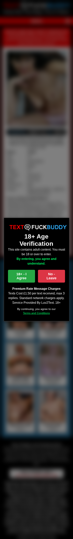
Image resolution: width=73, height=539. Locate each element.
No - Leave (51, 276)
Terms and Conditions (36, 313)
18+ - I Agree (21, 276)
